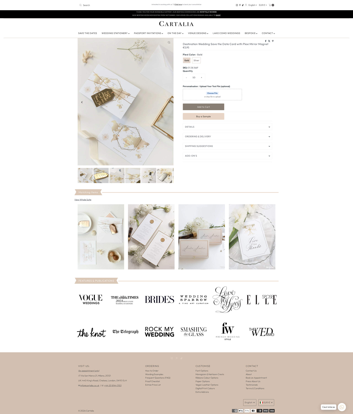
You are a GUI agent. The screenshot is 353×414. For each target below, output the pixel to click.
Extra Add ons (202, 392)
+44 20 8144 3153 (112, 385)
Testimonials (252, 384)
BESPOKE (250, 33)
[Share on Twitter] (269, 41)
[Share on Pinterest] (273, 41)
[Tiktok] (243, 5)
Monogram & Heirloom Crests (210, 374)
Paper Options (203, 381)
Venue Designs (197, 33)
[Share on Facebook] (266, 41)
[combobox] (110, 5)
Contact (268, 33)
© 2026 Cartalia (86, 410)
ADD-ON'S (191, 155)
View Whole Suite (82, 199)
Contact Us (251, 370)
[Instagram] (237, 5)
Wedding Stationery (115, 33)
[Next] (169, 102)
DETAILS (189, 126)
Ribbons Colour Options (207, 377)
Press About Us (253, 381)
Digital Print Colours (205, 388)
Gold (186, 60)
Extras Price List (153, 384)
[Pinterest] (240, 5)
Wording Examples (154, 374)
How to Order (152, 370)
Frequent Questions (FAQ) (157, 377)
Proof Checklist (152, 381)
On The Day (175, 33)
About (249, 374)
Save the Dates (87, 33)
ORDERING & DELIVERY (198, 136)
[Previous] (82, 102)
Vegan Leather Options (207, 384)
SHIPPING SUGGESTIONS (199, 146)
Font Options (202, 370)
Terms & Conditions (255, 388)
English (252, 5)
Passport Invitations (148, 33)
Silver (196, 60)
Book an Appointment (256, 377)
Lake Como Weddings (226, 33)
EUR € (262, 5)
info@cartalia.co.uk (90, 385)
